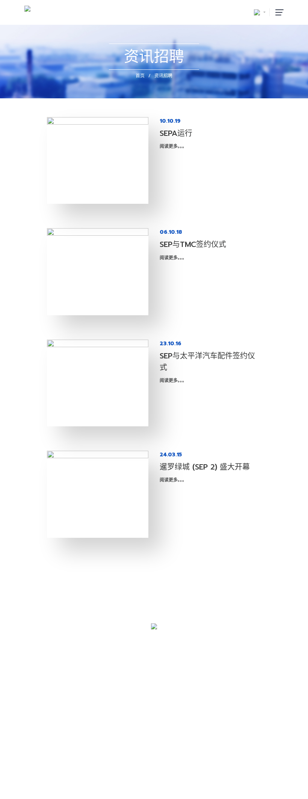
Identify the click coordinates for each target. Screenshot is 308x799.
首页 (140, 76)
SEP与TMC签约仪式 (193, 244)
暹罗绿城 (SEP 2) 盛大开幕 (205, 466)
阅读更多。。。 (173, 146)
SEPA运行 (176, 133)
